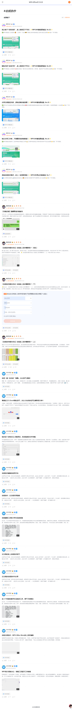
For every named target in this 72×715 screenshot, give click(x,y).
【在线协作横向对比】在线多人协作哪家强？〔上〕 (19, 342)
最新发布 (67, 17)
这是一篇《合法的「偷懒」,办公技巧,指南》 (16, 378)
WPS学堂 (7, 386)
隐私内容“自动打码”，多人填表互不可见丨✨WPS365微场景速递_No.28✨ (27, 66)
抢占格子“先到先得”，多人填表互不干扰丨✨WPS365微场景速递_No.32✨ (27, 29)
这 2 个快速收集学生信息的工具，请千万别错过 (17, 599)
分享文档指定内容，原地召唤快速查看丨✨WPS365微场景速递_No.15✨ (26, 102)
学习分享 (15, 270)
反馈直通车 (7, 233)
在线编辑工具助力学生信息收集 (12, 518)
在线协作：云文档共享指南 (11, 495)
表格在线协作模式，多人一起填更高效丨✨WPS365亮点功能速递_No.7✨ (27, 175)
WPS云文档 (7, 270)
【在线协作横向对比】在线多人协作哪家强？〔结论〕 (20, 248)
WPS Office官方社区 (36, 2)
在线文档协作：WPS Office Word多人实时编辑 (18, 635)
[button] (69, 2)
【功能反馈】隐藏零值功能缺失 (12, 211)
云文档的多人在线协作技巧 (11, 554)
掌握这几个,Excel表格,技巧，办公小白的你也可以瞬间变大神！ (23, 400)
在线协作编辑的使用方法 (10, 473)
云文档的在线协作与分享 (10, 576)
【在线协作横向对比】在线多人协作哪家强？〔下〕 (19, 284)
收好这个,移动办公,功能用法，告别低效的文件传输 (19, 437)
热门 (63, 17)
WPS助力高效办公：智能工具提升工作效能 (16, 671)
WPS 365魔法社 (8, 52)
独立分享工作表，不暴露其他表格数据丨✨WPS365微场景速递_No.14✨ (26, 139)
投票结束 (12, 321)
